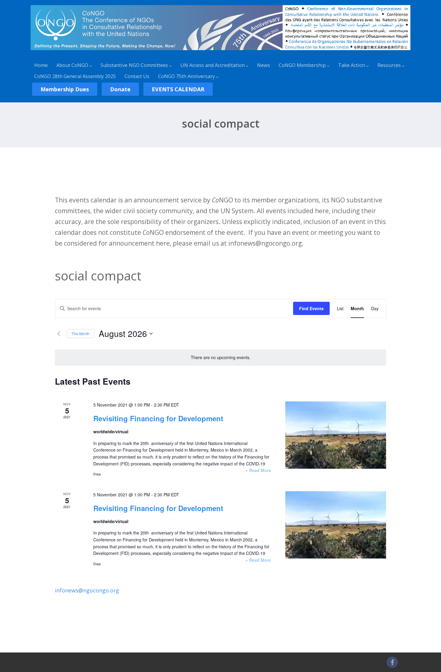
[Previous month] (58, 333)
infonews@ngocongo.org (87, 590)
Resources (389, 65)
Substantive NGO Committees (134, 65)
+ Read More (258, 470)
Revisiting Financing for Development (158, 418)
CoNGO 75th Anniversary (186, 76)
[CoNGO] (221, 51)
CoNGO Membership (302, 65)
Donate (120, 89)
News (263, 65)
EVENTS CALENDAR (178, 89)
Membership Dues (64, 89)
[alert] (220, 357)
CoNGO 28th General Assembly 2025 (75, 76)
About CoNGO (72, 65)
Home (41, 65)
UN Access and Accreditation (212, 65)
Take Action (351, 65)
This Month (80, 333)
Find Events (311, 308)
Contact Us (136, 76)
